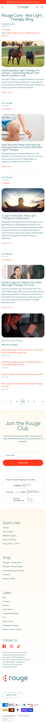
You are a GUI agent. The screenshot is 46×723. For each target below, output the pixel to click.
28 (17, 401)
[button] (7, 719)
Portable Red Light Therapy (13, 570)
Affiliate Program (9, 535)
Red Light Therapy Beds (12, 562)
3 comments (6, 109)
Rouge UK (6, 574)
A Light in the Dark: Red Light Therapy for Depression (19, 217)
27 (11, 401)
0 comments (6, 260)
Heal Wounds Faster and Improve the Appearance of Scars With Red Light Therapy (22, 147)
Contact (6, 527)
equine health (12, 33)
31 (34, 401)
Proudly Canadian (24, 716)
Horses (21, 33)
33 (43, 401)
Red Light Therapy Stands (13, 566)
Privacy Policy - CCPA (11, 543)
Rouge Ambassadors (11, 613)
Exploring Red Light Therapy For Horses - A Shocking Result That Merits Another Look (21, 73)
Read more (6, 92)
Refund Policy (8, 621)
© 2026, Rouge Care (9, 716)
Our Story (6, 601)
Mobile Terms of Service (12, 629)
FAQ (4, 617)
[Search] (37, 7)
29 (22, 401)
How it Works (8, 609)
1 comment (6, 30)
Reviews (6, 605)
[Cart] (41, 7)
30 (28, 401)
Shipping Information (11, 625)
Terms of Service (9, 539)
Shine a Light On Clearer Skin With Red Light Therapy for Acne (22, 284)
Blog (4, 597)
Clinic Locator (8, 531)
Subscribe (23, 462)
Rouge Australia (9, 578)
